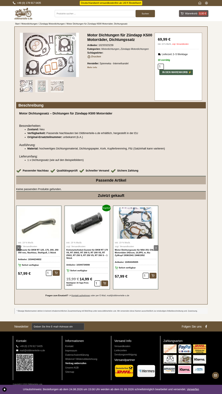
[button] (73, 38)
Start (17, 23)
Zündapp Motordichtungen (52, 23)
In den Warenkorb (175, 72)
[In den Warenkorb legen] (56, 273)
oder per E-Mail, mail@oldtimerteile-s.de (100, 295)
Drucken (96, 56)
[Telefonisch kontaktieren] (14, 3)
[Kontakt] (200, 3)
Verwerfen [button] (193, 389)
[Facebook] (206, 326)
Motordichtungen (29, 23)
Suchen (145, 13)
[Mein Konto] (207, 3)
